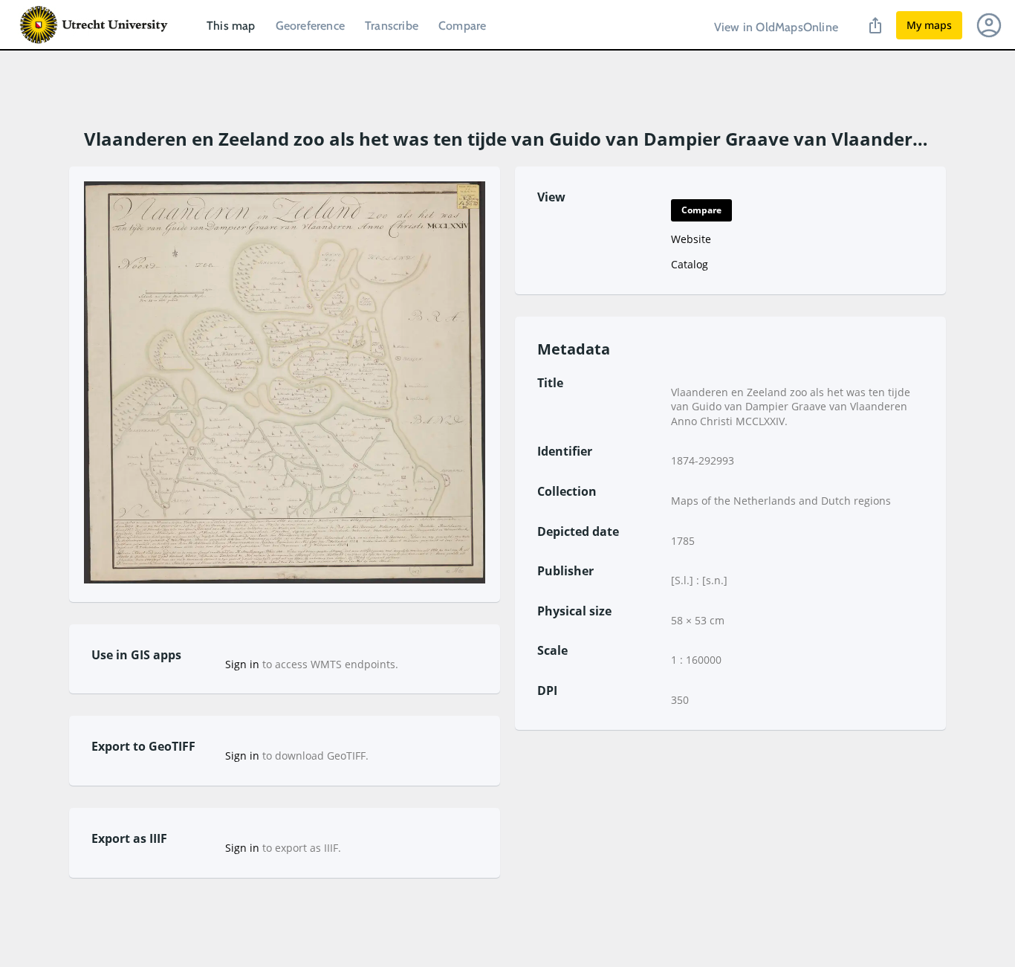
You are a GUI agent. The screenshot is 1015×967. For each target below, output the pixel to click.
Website (691, 239)
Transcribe (391, 26)
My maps (929, 25)
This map (231, 26)
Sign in (242, 664)
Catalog (689, 264)
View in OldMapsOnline (776, 27)
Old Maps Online (94, 25)
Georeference (310, 26)
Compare (462, 26)
